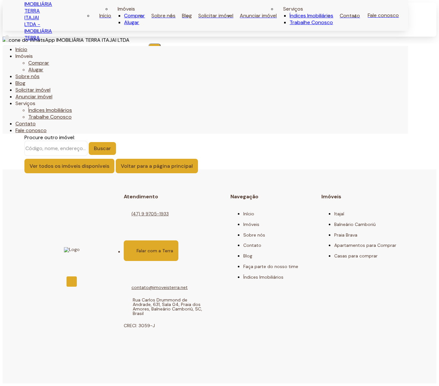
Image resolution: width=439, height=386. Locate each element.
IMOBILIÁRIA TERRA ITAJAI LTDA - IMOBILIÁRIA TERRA (38, 21)
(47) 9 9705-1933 (150, 214)
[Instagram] (72, 281)
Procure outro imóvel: (49, 137)
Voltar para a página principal (157, 166)
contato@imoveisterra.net (159, 287)
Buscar (102, 148)
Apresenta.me (48, 373)
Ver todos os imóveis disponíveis (69, 166)
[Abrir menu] (7, 38)
